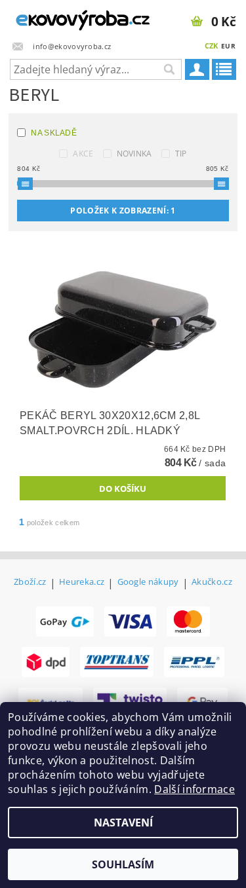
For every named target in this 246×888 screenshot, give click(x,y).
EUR (228, 45)
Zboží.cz (30, 582)
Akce (83, 153)
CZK (211, 45)
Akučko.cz (212, 582)
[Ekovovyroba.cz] (61, 17)
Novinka (134, 153)
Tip (181, 153)
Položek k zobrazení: (122, 210)
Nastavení (123, 822)
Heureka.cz (81, 582)
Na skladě (54, 133)
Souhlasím (123, 864)
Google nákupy (148, 582)
